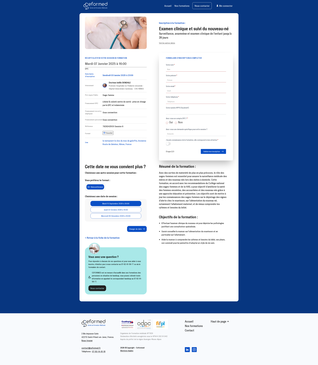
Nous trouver (87, 340)
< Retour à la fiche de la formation (102, 237)
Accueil (167, 5)
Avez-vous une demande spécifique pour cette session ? (186, 129)
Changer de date (135, 229)
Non (180, 122)
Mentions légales (126, 350)
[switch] (168, 143)
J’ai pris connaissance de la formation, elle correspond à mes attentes (192, 140)
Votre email (170, 86)
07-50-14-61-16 (98, 351)
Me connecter (226, 5)
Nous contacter (202, 5)
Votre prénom (171, 75)
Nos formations (181, 5)
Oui (170, 122)
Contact (189, 330)
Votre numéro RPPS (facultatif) (177, 108)
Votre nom (170, 65)
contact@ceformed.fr (90, 348)
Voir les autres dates (167, 43)
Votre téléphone (172, 97)
